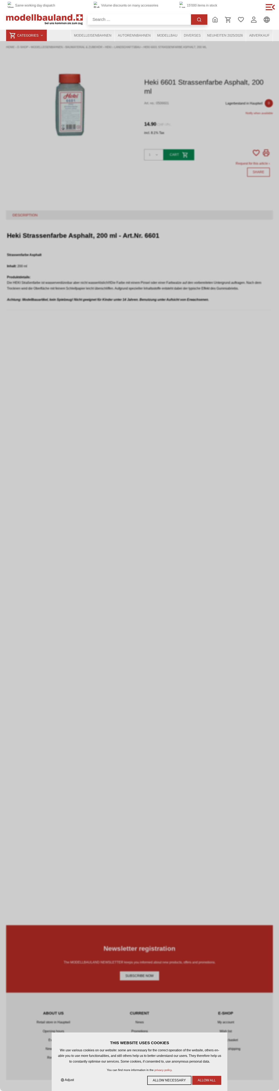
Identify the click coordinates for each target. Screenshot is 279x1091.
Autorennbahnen (134, 35)
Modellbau (167, 35)
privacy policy (163, 1070)
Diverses (192, 35)
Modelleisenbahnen (93, 35)
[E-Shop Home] (44, 19)
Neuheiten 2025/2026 (225, 35)
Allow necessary (169, 1080)
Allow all (207, 1080)
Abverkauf (259, 35)
